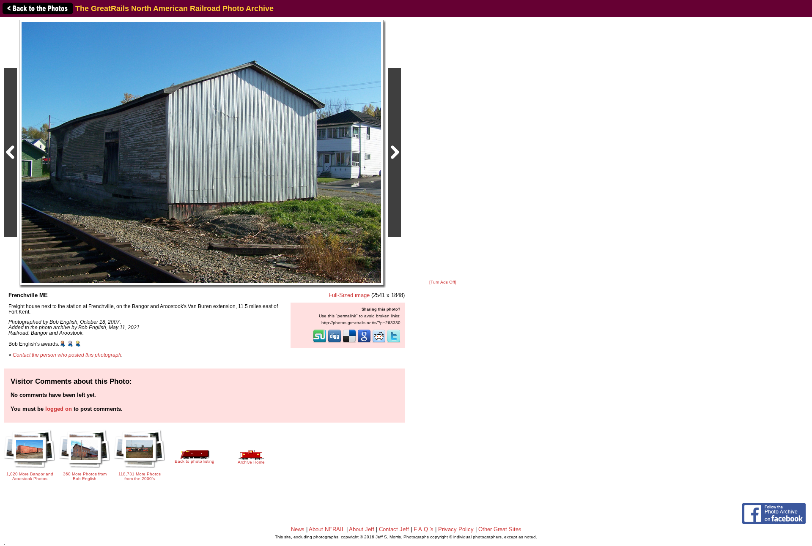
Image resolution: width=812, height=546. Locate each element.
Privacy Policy (456, 529)
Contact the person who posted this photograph (67, 355)
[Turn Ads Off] (442, 282)
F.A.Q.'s (423, 529)
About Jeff (361, 529)
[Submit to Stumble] (319, 342)
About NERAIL (327, 529)
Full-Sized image (349, 295)
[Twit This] (394, 342)
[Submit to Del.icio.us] (349, 342)
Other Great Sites (499, 529)
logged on (58, 409)
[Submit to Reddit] (379, 342)
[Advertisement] (443, 149)
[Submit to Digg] (334, 342)
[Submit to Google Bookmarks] (364, 342)
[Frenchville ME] (201, 152)
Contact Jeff (394, 529)
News (297, 529)
